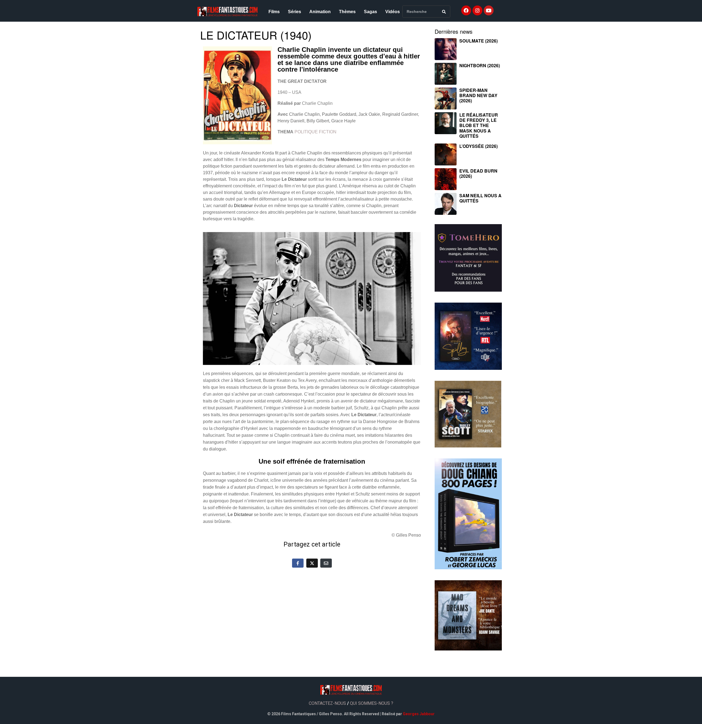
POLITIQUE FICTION (315, 131)
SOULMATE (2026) (478, 41)
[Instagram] (477, 10)
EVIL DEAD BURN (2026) (478, 173)
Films (274, 11)
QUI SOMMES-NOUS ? (371, 703)
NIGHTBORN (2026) (479, 65)
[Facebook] (466, 10)
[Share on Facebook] (298, 563)
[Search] (444, 11)
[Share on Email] (326, 563)
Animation (320, 11)
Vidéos (392, 11)
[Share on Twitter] (312, 563)
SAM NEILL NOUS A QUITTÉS (480, 198)
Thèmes (347, 11)
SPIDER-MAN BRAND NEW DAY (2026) (478, 95)
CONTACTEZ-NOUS (327, 703)
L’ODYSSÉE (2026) (478, 146)
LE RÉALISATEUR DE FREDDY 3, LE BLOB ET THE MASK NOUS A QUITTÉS (478, 125)
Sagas (370, 11)
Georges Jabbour (419, 714)
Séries (294, 11)
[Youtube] (489, 10)
